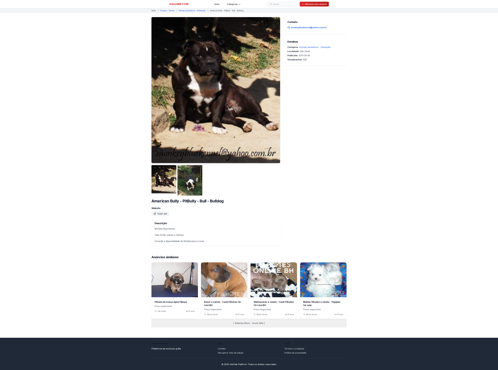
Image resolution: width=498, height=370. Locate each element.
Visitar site (162, 213)
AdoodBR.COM (178, 4)
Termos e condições (294, 348)
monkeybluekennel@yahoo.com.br (309, 27)
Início (217, 4)
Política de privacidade (295, 352)
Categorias (232, 4)
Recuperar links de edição (230, 352)
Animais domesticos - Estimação (192, 10)
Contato (222, 348)
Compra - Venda (167, 10)
